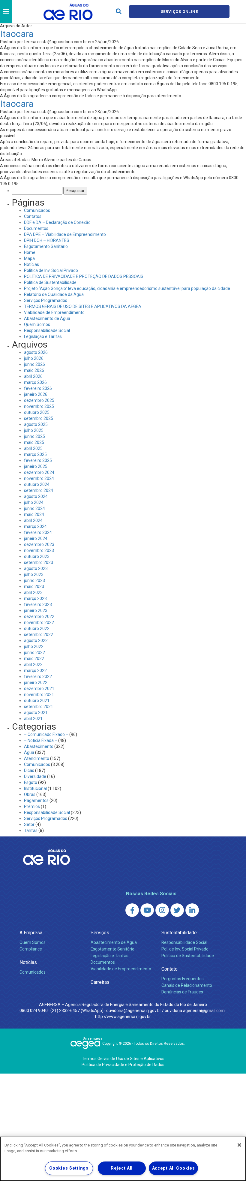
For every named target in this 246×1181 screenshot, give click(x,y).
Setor (29, 824)
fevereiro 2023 (38, 604)
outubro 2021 (37, 700)
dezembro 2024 (39, 472)
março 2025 (35, 454)
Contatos (32, 216)
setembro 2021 (38, 706)
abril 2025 (33, 448)
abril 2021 (33, 718)
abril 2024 (33, 520)
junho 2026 (34, 364)
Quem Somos (37, 324)
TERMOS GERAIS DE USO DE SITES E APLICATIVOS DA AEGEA (82, 306)
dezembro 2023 (39, 544)
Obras (29, 794)
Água (29, 752)
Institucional (35, 788)
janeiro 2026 (35, 394)
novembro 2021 (39, 694)
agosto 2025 (36, 424)
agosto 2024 (36, 496)
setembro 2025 (38, 418)
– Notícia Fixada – (40, 740)
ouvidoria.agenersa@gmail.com (195, 1010)
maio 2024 (34, 514)
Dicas (29, 770)
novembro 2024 (39, 478)
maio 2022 (34, 658)
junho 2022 (34, 652)
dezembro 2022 (39, 616)
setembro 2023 (38, 562)
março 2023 (35, 598)
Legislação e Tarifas (43, 336)
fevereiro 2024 (38, 532)
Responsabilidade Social (47, 330)
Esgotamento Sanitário (46, 246)
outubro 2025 (37, 412)
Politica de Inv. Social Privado (51, 270)
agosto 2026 (36, 352)
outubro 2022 (37, 628)
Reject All (122, 1168)
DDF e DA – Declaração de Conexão (57, 222)
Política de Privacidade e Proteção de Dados (123, 1064)
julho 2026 (34, 358)
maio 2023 (34, 586)
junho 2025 (34, 436)
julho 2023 (34, 574)
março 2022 (35, 670)
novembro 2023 (39, 550)
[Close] (239, 1145)
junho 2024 (34, 508)
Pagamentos (36, 800)
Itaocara (17, 34)
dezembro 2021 (39, 688)
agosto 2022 (36, 640)
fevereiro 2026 (38, 388)
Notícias (31, 264)
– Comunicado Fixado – (46, 734)
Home (29, 252)
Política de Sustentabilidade (50, 282)
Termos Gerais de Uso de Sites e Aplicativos (123, 1058)
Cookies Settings (68, 1168)
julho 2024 (34, 502)
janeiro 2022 (35, 682)
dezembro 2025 (39, 400)
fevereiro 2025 (38, 460)
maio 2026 (34, 370)
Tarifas (31, 830)
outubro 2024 (37, 484)
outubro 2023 (37, 556)
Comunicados (37, 210)
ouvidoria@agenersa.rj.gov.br (133, 1010)
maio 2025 (34, 442)
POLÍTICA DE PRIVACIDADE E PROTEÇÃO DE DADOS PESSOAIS (83, 276)
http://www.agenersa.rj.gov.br (123, 1016)
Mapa (29, 258)
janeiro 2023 (35, 610)
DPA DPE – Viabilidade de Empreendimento (65, 234)
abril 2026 (33, 376)
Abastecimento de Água (47, 318)
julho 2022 (34, 646)
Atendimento (36, 758)
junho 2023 (34, 580)
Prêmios (32, 806)
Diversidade (35, 776)
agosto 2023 (36, 568)
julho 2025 (34, 430)
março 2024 (35, 526)
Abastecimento (38, 746)
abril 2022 (33, 664)
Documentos (36, 228)
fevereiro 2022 (38, 676)
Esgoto (30, 782)
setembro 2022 (38, 634)
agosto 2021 (36, 712)
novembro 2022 (39, 622)
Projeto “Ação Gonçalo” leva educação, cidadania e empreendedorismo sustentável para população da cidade (127, 288)
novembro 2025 (39, 406)
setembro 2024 (38, 490)
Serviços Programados (45, 300)
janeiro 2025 (35, 466)
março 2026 (35, 382)
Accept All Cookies (173, 1168)
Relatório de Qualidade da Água (54, 294)
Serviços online (179, 11)
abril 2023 (33, 592)
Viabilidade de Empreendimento (54, 312)
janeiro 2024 (35, 538)
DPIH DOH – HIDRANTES (46, 240)
